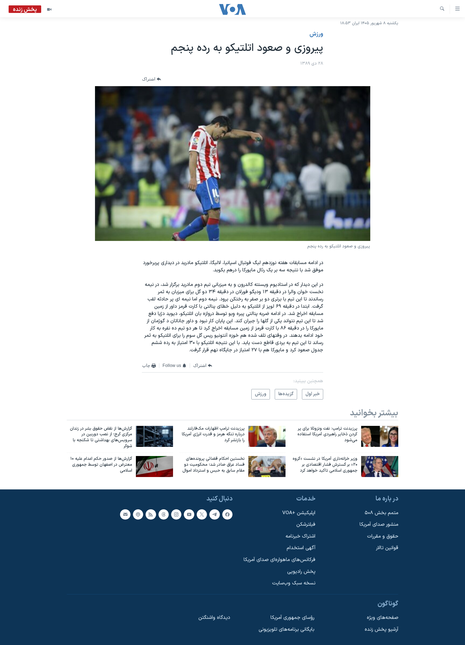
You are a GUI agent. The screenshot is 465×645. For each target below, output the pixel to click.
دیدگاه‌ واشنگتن (214, 617)
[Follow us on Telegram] (214, 514)
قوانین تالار (387, 548)
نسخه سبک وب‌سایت (293, 583)
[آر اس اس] (151, 514)
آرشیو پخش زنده (381, 629)
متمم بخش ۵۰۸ (381, 512)
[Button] (151, 79)
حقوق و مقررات (382, 536)
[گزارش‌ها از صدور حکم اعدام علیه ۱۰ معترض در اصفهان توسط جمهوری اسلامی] (154, 466)
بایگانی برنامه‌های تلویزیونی (286, 629)
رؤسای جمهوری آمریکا (292, 617)
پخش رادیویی (301, 571)
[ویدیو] (49, 9)
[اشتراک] (125, 514)
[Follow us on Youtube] (189, 514)
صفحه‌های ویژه (382, 617)
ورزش (316, 34)
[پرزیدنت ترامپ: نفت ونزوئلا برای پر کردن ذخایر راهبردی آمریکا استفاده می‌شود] (379, 436)
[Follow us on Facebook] (227, 514)
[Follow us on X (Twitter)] (202, 514)
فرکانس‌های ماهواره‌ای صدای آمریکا (279, 559)
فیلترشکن (305, 524)
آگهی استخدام (301, 548)
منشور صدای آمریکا (379, 524)
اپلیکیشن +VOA (298, 512)
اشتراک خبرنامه (300, 536)
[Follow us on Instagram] (176, 514)
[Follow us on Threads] (163, 514)
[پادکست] (138, 514)
